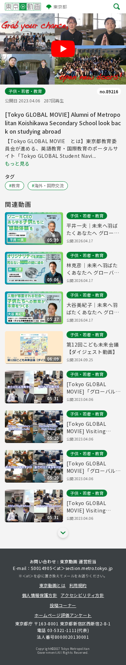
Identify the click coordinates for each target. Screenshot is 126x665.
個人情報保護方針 (39, 595)
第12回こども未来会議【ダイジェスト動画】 (92, 348)
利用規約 (78, 585)
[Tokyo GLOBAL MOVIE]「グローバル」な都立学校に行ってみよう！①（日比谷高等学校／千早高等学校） (93, 388)
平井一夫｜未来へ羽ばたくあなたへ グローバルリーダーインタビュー (92, 229)
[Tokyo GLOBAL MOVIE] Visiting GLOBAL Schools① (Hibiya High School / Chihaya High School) (93, 506)
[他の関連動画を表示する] (63, 533)
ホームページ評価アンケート (63, 615)
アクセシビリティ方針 (82, 595)
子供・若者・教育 (25, 91)
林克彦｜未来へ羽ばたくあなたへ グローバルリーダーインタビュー (92, 269)
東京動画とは (52, 585)
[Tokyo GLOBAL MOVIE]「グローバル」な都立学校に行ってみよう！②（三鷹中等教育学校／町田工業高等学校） (93, 467)
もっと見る (17, 163)
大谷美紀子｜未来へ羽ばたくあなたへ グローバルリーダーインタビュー (92, 308)
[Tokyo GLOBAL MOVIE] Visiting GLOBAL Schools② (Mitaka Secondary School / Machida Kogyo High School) (91, 427)
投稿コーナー (63, 605)
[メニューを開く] (116, 7)
